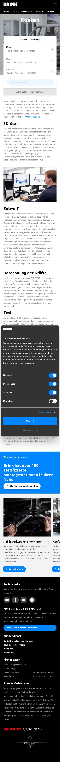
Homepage (8, 11)
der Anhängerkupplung (31, 117)
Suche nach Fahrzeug (30, 40)
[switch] (53, 384)
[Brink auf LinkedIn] (24, 600)
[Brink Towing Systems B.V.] (10, 4)
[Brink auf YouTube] (7, 600)
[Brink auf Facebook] (16, 600)
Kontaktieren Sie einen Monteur (18, 641)
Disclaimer (8, 649)
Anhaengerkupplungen (23, 11)
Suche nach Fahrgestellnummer (30, 92)
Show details (45, 412)
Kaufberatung (40, 11)
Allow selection (30, 430)
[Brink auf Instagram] (33, 600)
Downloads (8, 653)
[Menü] (54, 4)
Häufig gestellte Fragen (14, 645)
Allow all (30, 421)
